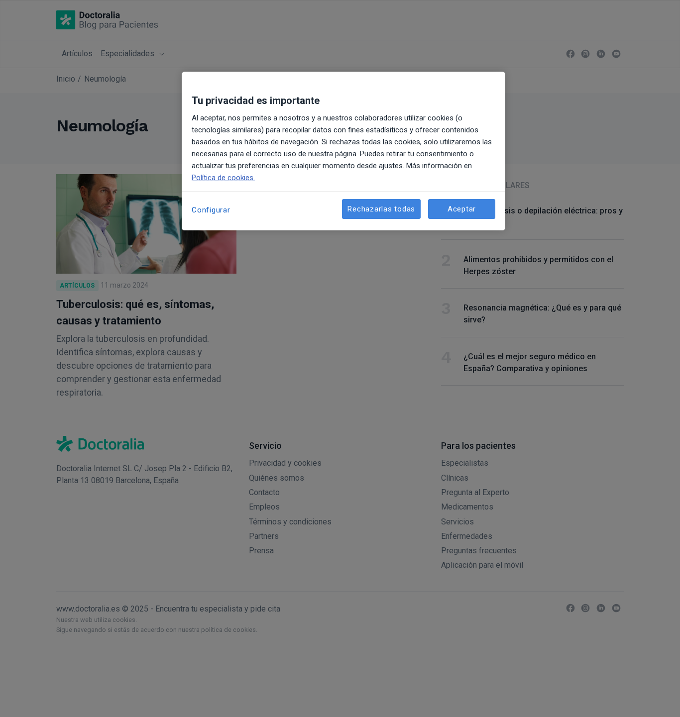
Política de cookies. (223, 177)
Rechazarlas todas (381, 209)
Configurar (211, 209)
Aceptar (462, 209)
